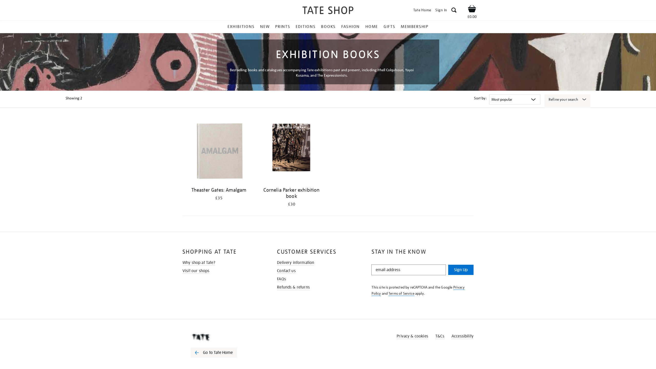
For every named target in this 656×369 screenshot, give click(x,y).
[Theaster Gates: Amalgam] (218, 150)
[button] (454, 10)
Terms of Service (401, 293)
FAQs (281, 279)
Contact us (286, 270)
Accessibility (463, 336)
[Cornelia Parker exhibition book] (291, 150)
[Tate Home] (223, 337)
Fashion (350, 26)
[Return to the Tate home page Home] (328, 11)
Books (328, 26)
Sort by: (480, 98)
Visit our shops (195, 270)
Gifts (389, 26)
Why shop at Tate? (198, 262)
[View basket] (472, 9)
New (265, 26)
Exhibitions (241, 26)
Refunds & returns (293, 287)
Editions (305, 26)
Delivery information (295, 262)
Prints (282, 26)
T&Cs (439, 336)
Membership (414, 26)
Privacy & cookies (412, 336)
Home (371, 26)
